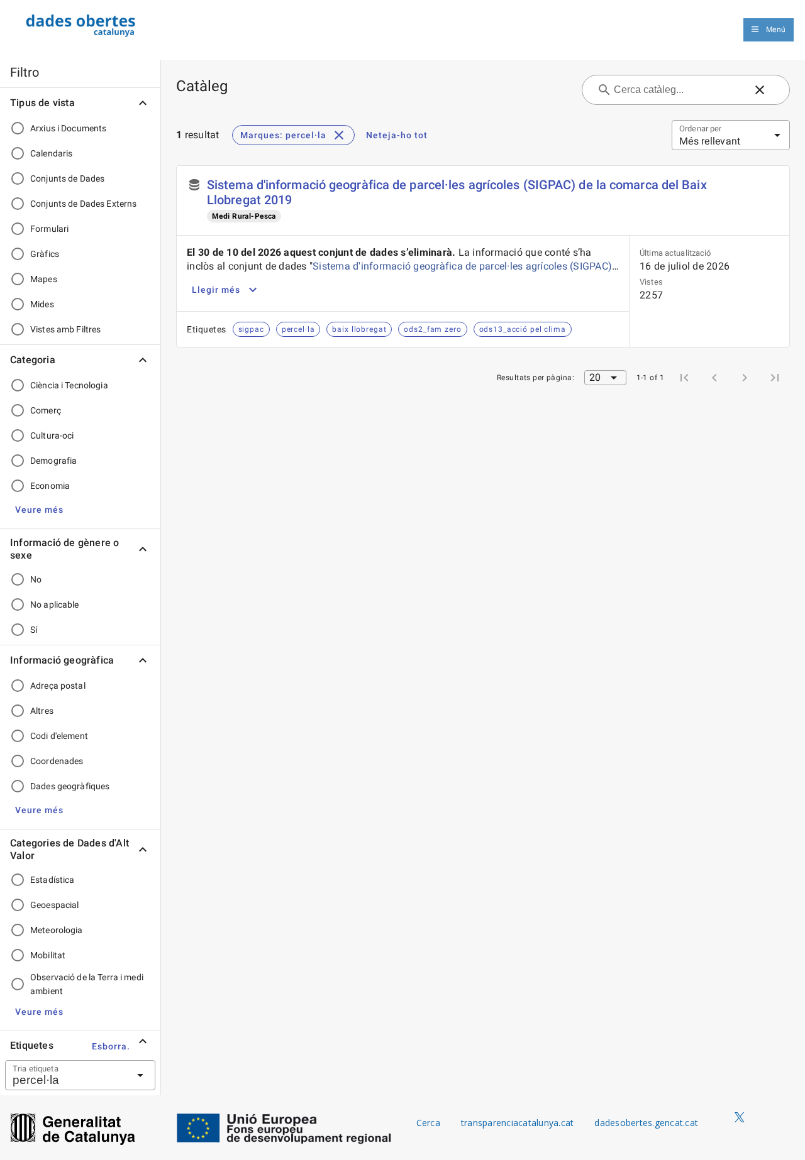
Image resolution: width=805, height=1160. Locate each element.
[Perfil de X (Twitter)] (740, 1118)
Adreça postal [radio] (58, 686)
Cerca (428, 1123)
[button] (39, 509)
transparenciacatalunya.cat (517, 1123)
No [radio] (36, 579)
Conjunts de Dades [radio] (67, 178)
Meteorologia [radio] (56, 930)
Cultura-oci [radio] (52, 435)
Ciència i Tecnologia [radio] (69, 385)
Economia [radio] (50, 486)
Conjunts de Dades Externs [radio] (83, 204)
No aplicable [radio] (54, 604)
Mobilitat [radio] (47, 955)
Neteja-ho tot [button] (397, 135)
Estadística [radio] (52, 880)
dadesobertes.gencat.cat (646, 1123)
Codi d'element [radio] (59, 736)
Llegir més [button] (216, 290)
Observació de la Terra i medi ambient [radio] (86, 984)
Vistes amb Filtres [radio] (65, 329)
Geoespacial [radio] (54, 905)
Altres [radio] (41, 711)
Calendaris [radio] (51, 153)
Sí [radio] (33, 630)
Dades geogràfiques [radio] (69, 786)
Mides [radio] (42, 304)
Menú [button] (776, 29)
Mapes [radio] (43, 279)
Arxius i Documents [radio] (68, 128)
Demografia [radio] (53, 461)
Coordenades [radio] (56, 761)
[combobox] (65, 1075)
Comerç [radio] (45, 410)
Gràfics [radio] (44, 254)
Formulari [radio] (49, 229)
